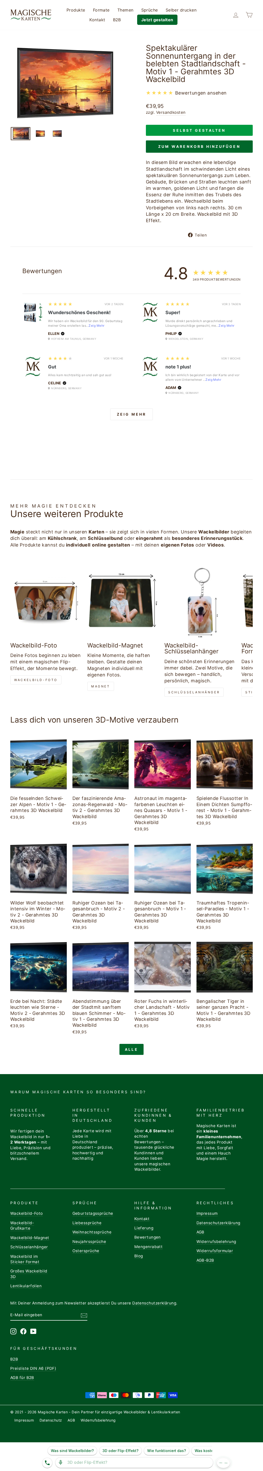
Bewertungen (147, 1237)
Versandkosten (171, 112)
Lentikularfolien (26, 1285)
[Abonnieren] (84, 1315)
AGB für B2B (22, 1377)
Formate (101, 10)
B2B (117, 19)
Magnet (100, 686)
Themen (125, 10)
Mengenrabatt (148, 1246)
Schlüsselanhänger (194, 692)
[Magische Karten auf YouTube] (33, 1331)
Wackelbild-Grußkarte (22, 1225)
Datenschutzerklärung (218, 1222)
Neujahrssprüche (89, 1241)
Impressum (207, 1213)
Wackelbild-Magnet (29, 1237)
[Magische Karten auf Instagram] (13, 1331)
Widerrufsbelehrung (216, 1241)
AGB (200, 1232)
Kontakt (97, 19)
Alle (131, 1049)
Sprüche (149, 10)
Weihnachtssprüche (92, 1232)
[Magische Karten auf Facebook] (23, 1331)
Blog (138, 1255)
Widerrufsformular (214, 1250)
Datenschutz (51, 1420)
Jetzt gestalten (157, 19)
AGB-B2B (205, 1260)
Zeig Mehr (96, 325)
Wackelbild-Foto (36, 680)
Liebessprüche (87, 1222)
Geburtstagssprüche (92, 1213)
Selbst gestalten (199, 130)
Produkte (76, 10)
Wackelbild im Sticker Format (24, 1259)
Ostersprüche (85, 1250)
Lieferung (143, 1228)
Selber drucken (181, 10)
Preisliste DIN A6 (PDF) (33, 1368)
